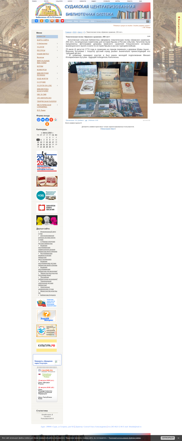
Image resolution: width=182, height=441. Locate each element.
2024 (74, 32)
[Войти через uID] (38, 120)
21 (44, 144)
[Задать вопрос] (46, 321)
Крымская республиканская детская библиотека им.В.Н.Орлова (47, 263)
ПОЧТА (46, 1)
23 (50, 144)
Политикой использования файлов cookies (125, 438)
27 (41, 147)
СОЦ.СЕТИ (59, 1)
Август (80, 32)
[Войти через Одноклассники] (47, 124)
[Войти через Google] (56, 120)
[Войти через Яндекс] (51, 120)
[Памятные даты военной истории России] (46, 186)
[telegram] (47, 20)
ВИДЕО (94, 1)
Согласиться (168, 438)
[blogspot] (52, 20)
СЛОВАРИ (107, 1)
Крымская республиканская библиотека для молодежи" (47, 269)
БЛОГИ (70, 1)
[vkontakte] (36, 20)
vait (86, 120)
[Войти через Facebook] (47, 120)
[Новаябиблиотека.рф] (46, 212)
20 (41, 144)
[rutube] (57, 20)
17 (53, 142)
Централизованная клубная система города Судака (46, 237)
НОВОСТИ (83, 1)
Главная (69, 21)
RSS (92, 21)
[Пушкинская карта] (46, 225)
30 (50, 147)
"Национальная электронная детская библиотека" (45, 283)
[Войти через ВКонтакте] (43, 120)
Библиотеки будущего (48, 295)
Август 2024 (47, 133)
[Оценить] (46, 307)
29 (47, 147)
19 (38, 144)
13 (41, 142)
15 (47, 142)
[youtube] (62, 20)
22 (47, 144)
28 (44, 147)
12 (38, 142)
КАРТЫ (117, 1)
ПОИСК (34, 1)
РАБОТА (129, 1)
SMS (140, 1)
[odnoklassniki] (41, 20)
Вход (76, 21)
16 (50, 142)
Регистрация (84, 21)
